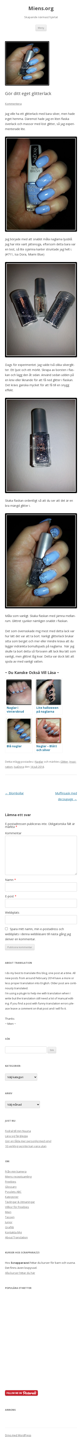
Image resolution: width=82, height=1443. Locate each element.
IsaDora (19, 767)
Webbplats (12, 912)
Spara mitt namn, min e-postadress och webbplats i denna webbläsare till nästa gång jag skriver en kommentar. (38, 934)
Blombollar (14, 793)
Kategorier (12, 1197)
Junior (8, 1222)
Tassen (10, 1217)
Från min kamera (15, 1171)
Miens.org (41, 8)
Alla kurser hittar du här (20, 1273)
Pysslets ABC (13, 1192)
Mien (8, 1212)
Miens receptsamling (18, 1176)
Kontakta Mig (13, 1232)
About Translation (16, 1237)
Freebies (10, 1181)
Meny (41, 27)
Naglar (39, 762)
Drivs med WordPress (18, 1435)
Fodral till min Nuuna (18, 1131)
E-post (10, 896)
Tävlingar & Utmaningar (20, 1202)
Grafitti (9, 1227)
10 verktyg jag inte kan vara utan (25, 1146)
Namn (10, 880)
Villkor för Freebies (17, 1207)
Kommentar (13, 833)
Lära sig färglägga (16, 1136)
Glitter (64, 762)
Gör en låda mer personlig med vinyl (28, 1141)
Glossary (11, 1187)
